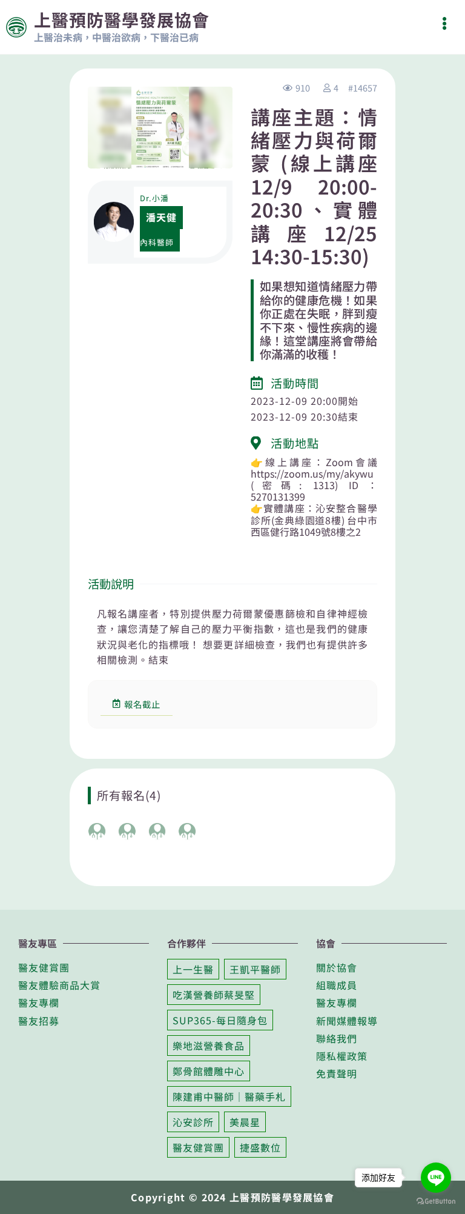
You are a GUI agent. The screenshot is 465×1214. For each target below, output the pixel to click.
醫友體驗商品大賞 (59, 985)
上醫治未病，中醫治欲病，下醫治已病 (116, 37)
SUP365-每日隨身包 (220, 1020)
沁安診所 (193, 1122)
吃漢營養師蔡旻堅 (214, 994)
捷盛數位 (260, 1147)
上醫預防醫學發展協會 (121, 19)
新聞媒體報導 (347, 1020)
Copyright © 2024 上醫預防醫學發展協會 (232, 1197)
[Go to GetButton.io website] (436, 1201)
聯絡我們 (336, 1038)
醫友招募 (38, 1020)
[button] (444, 23)
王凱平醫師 (255, 969)
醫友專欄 (38, 1002)
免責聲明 (336, 1073)
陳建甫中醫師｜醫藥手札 (229, 1096)
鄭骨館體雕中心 (209, 1071)
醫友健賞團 (44, 967)
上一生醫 (193, 969)
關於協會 (336, 967)
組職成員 (336, 985)
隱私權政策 (342, 1056)
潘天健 (161, 217)
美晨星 (244, 1122)
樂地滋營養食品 (209, 1045)
